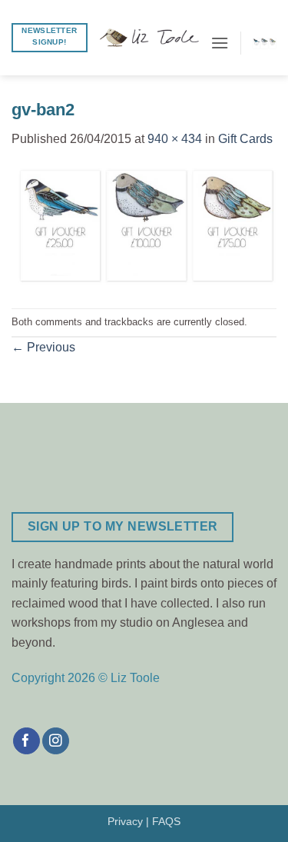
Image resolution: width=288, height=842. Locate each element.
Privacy (125, 821)
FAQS (166, 821)
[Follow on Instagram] (55, 741)
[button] (219, 43)
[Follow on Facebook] (26, 741)
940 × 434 (174, 138)
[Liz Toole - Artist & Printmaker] (149, 38)
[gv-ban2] (144, 228)
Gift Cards (245, 138)
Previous (43, 347)
